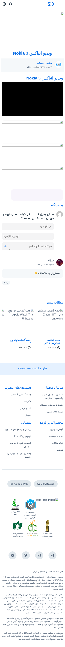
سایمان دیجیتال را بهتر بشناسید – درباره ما (52, 396)
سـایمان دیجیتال (44, 63)
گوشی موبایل (56, 429)
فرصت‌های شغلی (55, 412)
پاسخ (6, 282)
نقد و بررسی (25, 408)
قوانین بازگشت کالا (22, 436)
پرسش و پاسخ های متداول (18, 429)
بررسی (17, 618)
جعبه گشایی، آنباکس (21, 394)
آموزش (28, 415)
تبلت (38, 583)
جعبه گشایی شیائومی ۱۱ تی (52, 341)
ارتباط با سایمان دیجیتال (51, 405)
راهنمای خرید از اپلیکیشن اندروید (19, 455)
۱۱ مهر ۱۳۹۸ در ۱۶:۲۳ (45, 264)
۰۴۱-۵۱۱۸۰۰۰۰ (25, 368)
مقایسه (27, 401)
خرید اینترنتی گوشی (50, 583)
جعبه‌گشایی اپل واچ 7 (20, 341)
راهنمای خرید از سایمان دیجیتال (20, 444)
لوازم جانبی (17, 583)
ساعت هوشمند (55, 436)
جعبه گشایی (26, 618)
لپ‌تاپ (60, 450)
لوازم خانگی (57, 443)
